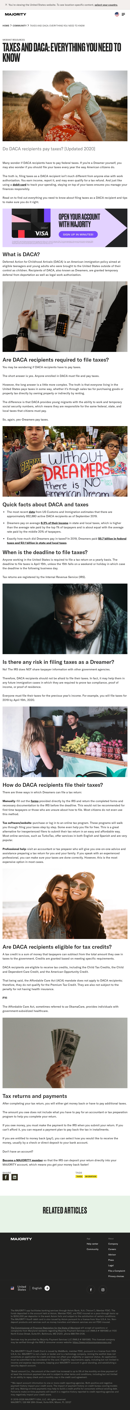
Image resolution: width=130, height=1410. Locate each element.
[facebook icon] (91, 1289)
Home (6, 25)
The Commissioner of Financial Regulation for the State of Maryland (45, 1327)
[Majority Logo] (15, 14)
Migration (90, 1176)
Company (113, 1243)
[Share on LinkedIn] (14, 1177)
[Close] (7, 4)
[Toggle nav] (123, 14)
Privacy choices (116, 1276)
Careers (112, 1249)
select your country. (106, 4)
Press (111, 1260)
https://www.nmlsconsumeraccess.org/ (92, 1342)
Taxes (79, 1176)
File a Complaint (116, 1270)
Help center (92, 1243)
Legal (111, 1265)
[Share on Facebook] (6, 1177)
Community (19, 25)
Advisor (112, 1254)
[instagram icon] (103, 1289)
